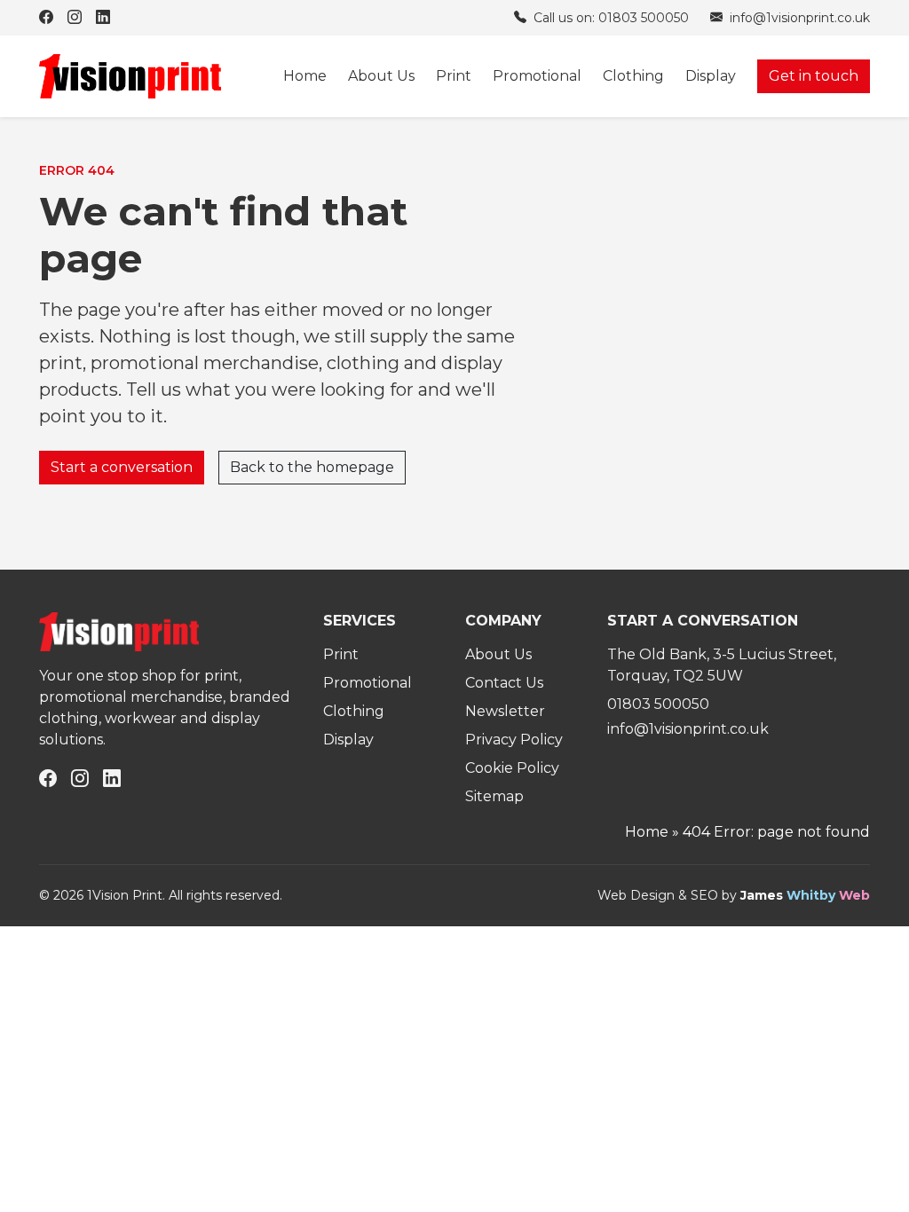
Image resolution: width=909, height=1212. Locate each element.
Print (453, 75)
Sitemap (494, 796)
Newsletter (505, 711)
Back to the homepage (312, 467)
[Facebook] (46, 17)
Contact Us (504, 682)
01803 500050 (658, 704)
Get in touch (813, 75)
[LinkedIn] (103, 17)
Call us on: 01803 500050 (609, 18)
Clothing (633, 75)
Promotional (537, 75)
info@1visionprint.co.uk (798, 18)
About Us (381, 75)
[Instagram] (74, 17)
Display (710, 75)
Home (305, 75)
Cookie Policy (512, 767)
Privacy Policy (514, 739)
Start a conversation (122, 467)
